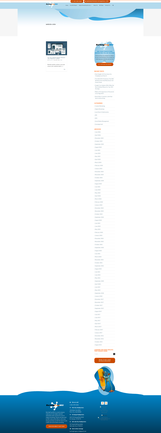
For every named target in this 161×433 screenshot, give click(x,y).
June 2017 (98, 317)
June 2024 (98, 189)
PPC (96, 115)
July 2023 (97, 223)
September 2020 (99, 281)
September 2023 (99, 217)
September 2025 (99, 144)
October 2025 (99, 141)
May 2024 (97, 193)
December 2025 (99, 138)
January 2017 (98, 332)
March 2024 (98, 199)
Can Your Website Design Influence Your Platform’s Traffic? (56, 58)
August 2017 (98, 311)
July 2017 (97, 314)
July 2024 (97, 186)
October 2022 (99, 244)
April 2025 (98, 159)
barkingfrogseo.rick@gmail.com (78, 431)
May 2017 (97, 320)
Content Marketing (100, 106)
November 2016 (99, 338)
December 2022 (99, 238)
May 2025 (97, 156)
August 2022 (98, 250)
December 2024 (99, 171)
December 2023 (99, 208)
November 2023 (99, 211)
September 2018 (99, 293)
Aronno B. (51, 60)
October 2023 (99, 214)
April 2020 (98, 284)
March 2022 (98, 256)
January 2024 (98, 205)
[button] (113, 5)
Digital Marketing (99, 109)
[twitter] (106, 403)
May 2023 (97, 229)
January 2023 (98, 235)
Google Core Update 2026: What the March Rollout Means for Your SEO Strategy (104, 87)
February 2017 (99, 329)
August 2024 (98, 183)
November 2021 (99, 259)
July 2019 (97, 287)
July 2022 (97, 253)
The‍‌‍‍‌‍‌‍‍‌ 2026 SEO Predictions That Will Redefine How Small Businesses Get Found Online (104, 80)
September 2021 (99, 266)
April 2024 (98, 196)
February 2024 (99, 202)
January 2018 (98, 296)
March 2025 (98, 162)
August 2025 (98, 147)
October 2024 (99, 177)
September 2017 (99, 308)
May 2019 (97, 290)
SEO (61, 60)
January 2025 (98, 168)
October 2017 (99, 305)
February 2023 (99, 232)
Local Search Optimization (102, 112)
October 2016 (99, 341)
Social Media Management (102, 121)
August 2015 (98, 344)
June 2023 (98, 226)
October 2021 (99, 262)
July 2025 (97, 150)
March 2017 (98, 326)
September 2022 (99, 247)
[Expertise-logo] (104, 417)
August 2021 (98, 269)
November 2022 (99, 241)
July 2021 (97, 272)
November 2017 (99, 302)
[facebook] (102, 403)
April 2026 (98, 135)
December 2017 (99, 299)
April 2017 (98, 323)
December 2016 (99, 335)
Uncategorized (99, 124)
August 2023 (98, 220)
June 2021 (98, 275)
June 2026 (98, 132)
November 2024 (99, 174)
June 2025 (98, 153)
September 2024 (99, 180)
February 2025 (99, 165)
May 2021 (97, 278)
